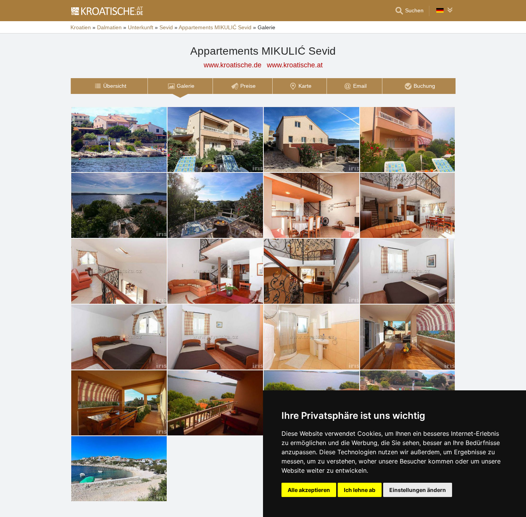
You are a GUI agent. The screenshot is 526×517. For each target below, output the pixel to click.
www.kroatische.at (295, 65)
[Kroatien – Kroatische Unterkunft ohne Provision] (106, 11)
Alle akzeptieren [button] (309, 490)
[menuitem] (108, 86)
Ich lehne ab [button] (359, 490)
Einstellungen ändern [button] (417, 490)
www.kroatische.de (232, 65)
